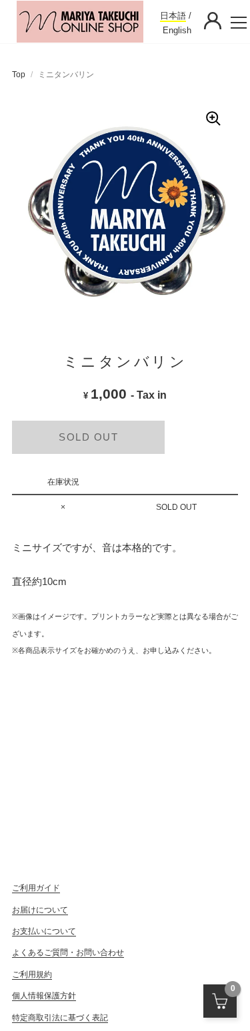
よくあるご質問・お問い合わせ (68, 952)
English (177, 30)
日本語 (173, 16)
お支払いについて (44, 931)
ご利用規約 (32, 974)
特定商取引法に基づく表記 (60, 1017)
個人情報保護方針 (44, 995)
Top (18, 74)
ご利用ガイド (36, 888)
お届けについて (40, 910)
